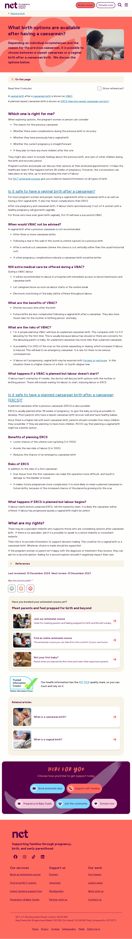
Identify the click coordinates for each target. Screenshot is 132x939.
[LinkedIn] (42, 856)
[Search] (120, 5)
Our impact (94, 874)
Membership (56, 891)
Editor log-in (93, 929)
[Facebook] (15, 856)
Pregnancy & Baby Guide (24, 899)
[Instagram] (24, 856)
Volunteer (55, 882)
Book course (85, 5)
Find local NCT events (23, 882)
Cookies (55, 929)
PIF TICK (84, 682)
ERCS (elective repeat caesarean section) (85, 101)
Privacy (44, 929)
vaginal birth (17, 96)
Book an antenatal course (25, 874)
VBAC (69, 96)
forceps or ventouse (95, 360)
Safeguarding (69, 929)
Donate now (106, 5)
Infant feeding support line (26, 891)
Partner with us (58, 899)
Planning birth (18, 13)
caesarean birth (42, 96)
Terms (35, 929)
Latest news (95, 882)
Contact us (95, 899)
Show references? (113, 88)
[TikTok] (33, 856)
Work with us (96, 891)
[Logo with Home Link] (17, 5)
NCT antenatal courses (26, 178)
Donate (53, 874)
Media (81, 929)
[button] (66, 79)
